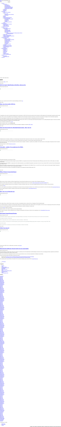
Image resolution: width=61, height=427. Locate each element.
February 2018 (2, 348)
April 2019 (1, 339)
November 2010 (2, 410)
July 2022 (1, 310)
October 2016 (2, 360)
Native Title (6, 13)
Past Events (6, 32)
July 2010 (1, 412)
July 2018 (1, 344)
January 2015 (2, 373)
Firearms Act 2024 (7, 40)
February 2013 (2, 390)
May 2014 (1, 379)
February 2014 (2, 381)
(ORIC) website (30, 124)
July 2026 (1, 276)
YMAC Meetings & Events (7, 28)
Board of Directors (7, 5)
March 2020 (1, 331)
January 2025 (2, 289)
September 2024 (2, 292)
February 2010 (2, 416)
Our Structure (7, 4)
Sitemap (3, 425)
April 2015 (1, 371)
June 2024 (1, 293)
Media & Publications (4, 48)
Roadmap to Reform (7, 38)
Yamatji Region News (4, 271)
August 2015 (1, 368)
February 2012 (2, 399)
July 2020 (1, 328)
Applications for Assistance (6, 12)
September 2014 (2, 376)
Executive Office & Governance (7, 17)
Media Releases (5, 49)
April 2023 (1, 304)
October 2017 (2, 351)
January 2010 (2, 417)
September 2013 (2, 385)
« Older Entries (4, 261)
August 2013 (1, 386)
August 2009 (1, 420)
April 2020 (1, 330)
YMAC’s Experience (6, 25)
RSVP (4, 185)
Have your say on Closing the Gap (7, 191)
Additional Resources (6, 26)
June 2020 (1, 329)
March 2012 (1, 398)
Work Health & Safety (6, 56)
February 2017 (2, 357)
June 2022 (1, 311)
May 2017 (1, 355)
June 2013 (1, 387)
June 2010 (1, 413)
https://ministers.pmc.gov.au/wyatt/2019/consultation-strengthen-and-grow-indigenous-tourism (18, 257)
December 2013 (2, 383)
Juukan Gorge (7, 41)
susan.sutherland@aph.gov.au (33, 188)
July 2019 (1, 337)
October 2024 (2, 291)
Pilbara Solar (5, 10)
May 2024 (1, 294)
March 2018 (1, 347)
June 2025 (1, 286)
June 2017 (1, 354)
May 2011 (1, 406)
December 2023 (2, 298)
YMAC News (5, 51)
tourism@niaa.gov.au (35, 258)
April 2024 (1, 295)
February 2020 (2, 332)
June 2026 (1, 277)
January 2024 (2, 297)
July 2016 (1, 362)
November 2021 (2, 316)
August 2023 (1, 301)
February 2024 (2, 296)
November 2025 (2, 282)
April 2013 (1, 389)
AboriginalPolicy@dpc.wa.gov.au (45, 210)
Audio (2, 266)
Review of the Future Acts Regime (9, 39)
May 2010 (1, 414)
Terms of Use (3, 423)
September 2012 (2, 394)
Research (4, 16)
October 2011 (2, 402)
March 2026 (1, 279)
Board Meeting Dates (8, 6)
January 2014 (2, 382)
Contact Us (3, 57)
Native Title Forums (7, 30)
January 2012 (2, 400)
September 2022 (2, 309)
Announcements (5, 27)
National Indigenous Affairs (5, 267)
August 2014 (1, 377)
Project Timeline (5, 24)
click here (20, 245)
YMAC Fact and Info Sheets (7, 54)
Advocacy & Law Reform (5, 37)
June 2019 (1, 338)
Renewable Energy (4, 23)
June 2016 (1, 363)
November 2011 (2, 401)
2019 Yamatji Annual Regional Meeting (8, 213)
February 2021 (2, 323)
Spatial (4, 22)
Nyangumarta (7, 19)
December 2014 (2, 374)
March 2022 (1, 313)
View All (3, 265)
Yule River (6, 29)
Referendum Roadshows (10, 33)
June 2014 (1, 378)
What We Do (3, 11)
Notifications (6, 15)
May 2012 (1, 397)
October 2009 (2, 419)
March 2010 (1, 415)
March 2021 (1, 322)
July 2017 (1, 353)
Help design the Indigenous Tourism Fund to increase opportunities (14, 248)
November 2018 (2, 342)
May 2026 (1, 278)
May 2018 (1, 346)
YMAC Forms (5, 34)
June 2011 (1, 405)
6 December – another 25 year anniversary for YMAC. (11, 147)
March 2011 (1, 407)
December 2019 (2, 333)
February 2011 (2, 408)
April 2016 (1, 364)
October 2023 (2, 299)
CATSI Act (6, 43)
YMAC (1, 0)
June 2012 (1, 396)
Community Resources (6, 36)
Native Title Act (7, 42)
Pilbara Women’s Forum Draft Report (8, 171)
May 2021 (1, 321)
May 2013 (1, 388)
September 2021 (2, 318)
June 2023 (1, 302)
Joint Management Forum (8, 21)
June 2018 (1, 345)
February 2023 (2, 305)
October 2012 (2, 393)
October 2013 (2, 384)
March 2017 (1, 356)
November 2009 (2, 418)
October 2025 (2, 283)
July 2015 (1, 369)
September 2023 (2, 300)
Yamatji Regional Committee (9, 7)
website (12, 121)
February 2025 (2, 288)
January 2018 (2, 349)
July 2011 (1, 404)
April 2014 (1, 380)
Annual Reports (5, 50)
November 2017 (2, 350)
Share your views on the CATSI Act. (7, 104)
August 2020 (1, 327)
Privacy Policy (3, 424)
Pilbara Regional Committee (8, 8)
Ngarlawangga (7, 20)
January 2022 (2, 315)
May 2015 (1, 370)
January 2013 (2, 391)
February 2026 (2, 280)
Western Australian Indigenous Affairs (7, 270)
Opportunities (3, 268)
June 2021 (1, 320)
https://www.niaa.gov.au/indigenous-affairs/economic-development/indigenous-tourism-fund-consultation (20, 256)
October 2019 (2, 335)
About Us (3, 3)
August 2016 (1, 361)
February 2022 (2, 314)
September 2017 (2, 352)
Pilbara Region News (4, 269)
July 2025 (1, 285)
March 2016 (1, 365)
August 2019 (1, 336)
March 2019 (1, 340)
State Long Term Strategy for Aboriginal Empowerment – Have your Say (15, 127)
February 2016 (2, 366)
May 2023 (1, 303)
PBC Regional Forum (8, 31)
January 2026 (2, 281)
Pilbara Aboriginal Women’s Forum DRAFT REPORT (39, 182)
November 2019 (2, 334)
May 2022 (1, 312)
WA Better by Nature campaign (7, 45)
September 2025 (2, 284)
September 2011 (2, 403)
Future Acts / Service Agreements (9, 14)
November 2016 (2, 359)
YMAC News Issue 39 (4, 228)
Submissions (5, 44)
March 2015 (1, 372)
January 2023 (2, 306)
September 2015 (2, 367)
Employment (5, 55)
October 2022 (2, 308)
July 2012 (1, 395)
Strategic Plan (5, 9)
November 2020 (2, 325)
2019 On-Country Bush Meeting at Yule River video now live (13, 84)
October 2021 (2, 317)
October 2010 (2, 411)
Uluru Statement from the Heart (7, 46)
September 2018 (2, 343)
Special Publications (6, 53)
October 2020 (2, 326)
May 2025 (1, 287)
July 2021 (1, 319)
